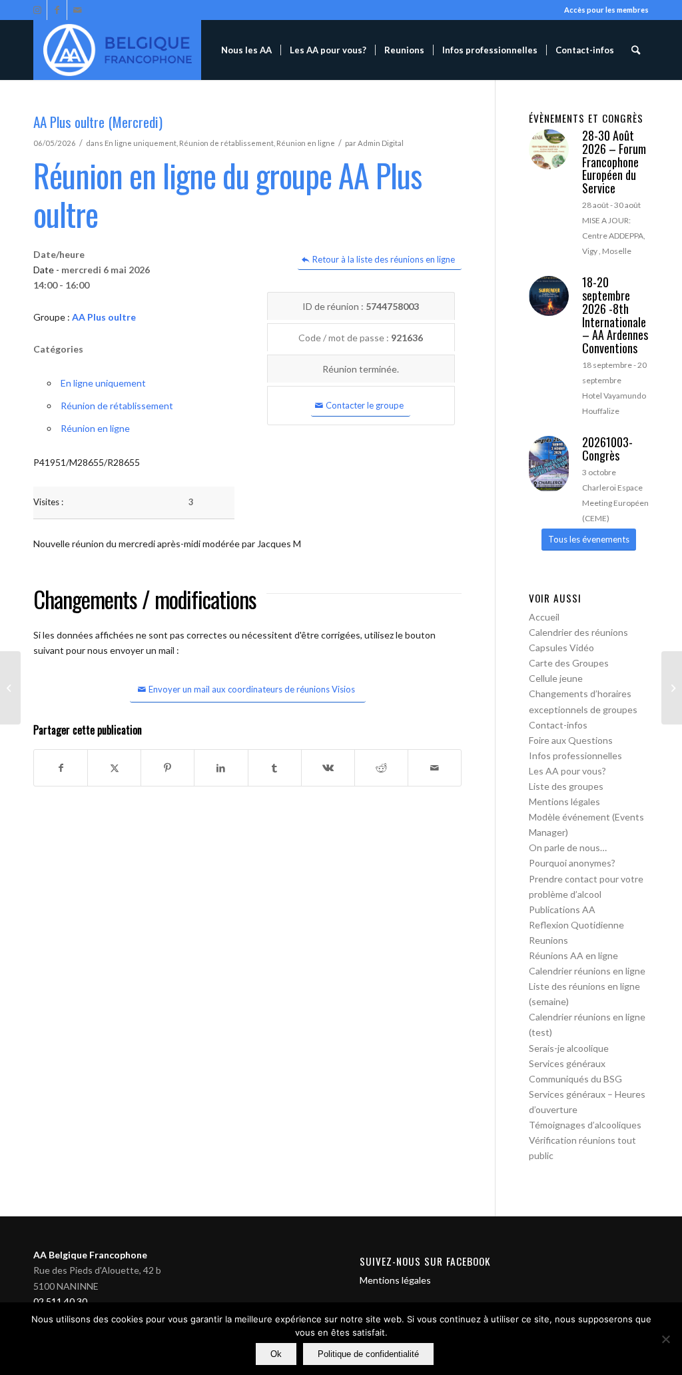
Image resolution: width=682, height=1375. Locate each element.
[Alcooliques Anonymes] (117, 50)
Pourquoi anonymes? (572, 862)
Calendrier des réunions (578, 632)
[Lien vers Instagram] (37, 10)
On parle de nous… (568, 847)
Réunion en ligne (305, 143)
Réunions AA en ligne (573, 955)
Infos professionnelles (575, 755)
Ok (276, 1354)
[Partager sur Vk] (328, 768)
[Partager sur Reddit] (381, 768)
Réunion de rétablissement (226, 143)
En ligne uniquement (140, 143)
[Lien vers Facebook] (57, 10)
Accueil (544, 617)
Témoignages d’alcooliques (585, 1124)
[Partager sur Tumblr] (274, 768)
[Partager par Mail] (434, 768)
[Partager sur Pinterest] (167, 768)
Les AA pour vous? (567, 770)
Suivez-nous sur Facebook (425, 1261)
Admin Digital (381, 143)
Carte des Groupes (569, 663)
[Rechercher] (636, 50)
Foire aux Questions (571, 740)
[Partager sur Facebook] (60, 768)
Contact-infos (558, 724)
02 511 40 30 (60, 1301)
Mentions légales (564, 801)
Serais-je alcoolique (569, 1048)
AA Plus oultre (104, 317)
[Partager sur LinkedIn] (220, 768)
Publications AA (562, 909)
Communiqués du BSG (575, 1078)
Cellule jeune (556, 678)
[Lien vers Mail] (77, 10)
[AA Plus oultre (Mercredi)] (10, 687)
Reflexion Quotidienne (576, 924)
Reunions (548, 940)
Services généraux (567, 1063)
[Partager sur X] (114, 768)
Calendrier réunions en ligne (587, 970)
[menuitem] (246, 50)
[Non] (665, 1339)
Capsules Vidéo (561, 647)
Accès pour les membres (606, 9)
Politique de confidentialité (368, 1354)
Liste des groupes (566, 786)
